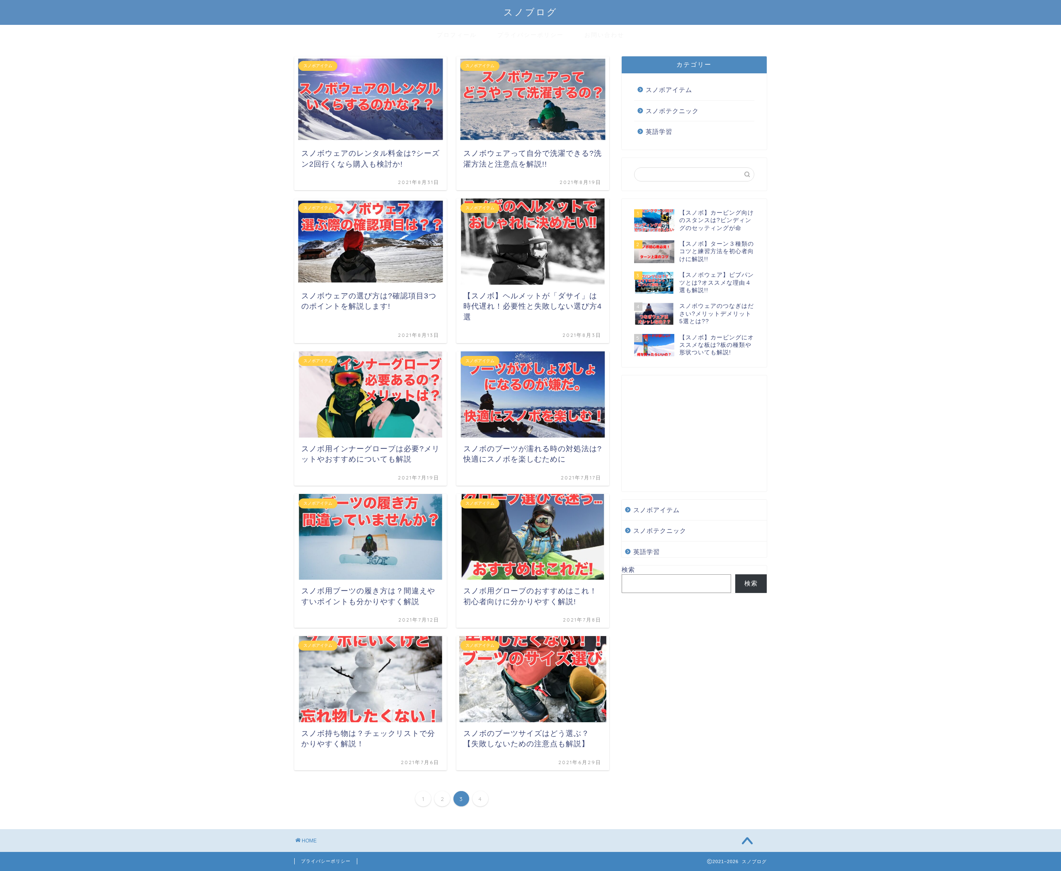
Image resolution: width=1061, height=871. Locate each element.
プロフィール (457, 35)
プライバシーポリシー (530, 35)
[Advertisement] (694, 433)
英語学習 (659, 131)
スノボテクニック (672, 110)
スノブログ (530, 11)
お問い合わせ (604, 35)
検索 (628, 569)
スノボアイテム (669, 89)
